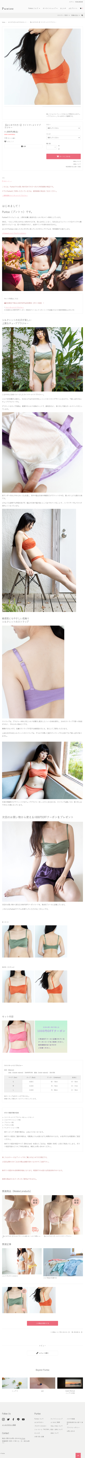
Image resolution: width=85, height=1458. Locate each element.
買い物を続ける (76, 1332)
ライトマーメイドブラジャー (14, 307)
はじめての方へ (39, 1422)
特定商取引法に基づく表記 (73, 166)
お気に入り (10, 141)
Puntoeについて (33, 8)
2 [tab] (61, 107)
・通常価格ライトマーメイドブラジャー (15, 195)
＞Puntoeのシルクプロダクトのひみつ (14, 233)
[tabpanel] (42, 67)
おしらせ (63, 8)
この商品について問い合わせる (59, 1332)
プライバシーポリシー (73, 1427)
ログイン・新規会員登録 (76, 1)
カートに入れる (64, 156)
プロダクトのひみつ (40, 1426)
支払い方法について (57, 1426)
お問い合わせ (71, 1431)
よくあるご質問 (55, 1422)
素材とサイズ (77, 161)
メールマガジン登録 (9, 1425)
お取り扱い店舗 (39, 1436)
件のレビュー (7, 181)
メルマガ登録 (71, 1419)
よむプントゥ (73, 8)
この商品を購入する (42, 1323)
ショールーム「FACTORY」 (42, 1429)
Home (3, 22)
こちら (23, 1438)
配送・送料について (57, 1429)
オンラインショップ (49, 8)
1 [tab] (23, 107)
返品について (77, 164)
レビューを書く (43, 1353)
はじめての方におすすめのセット (17, 22)
